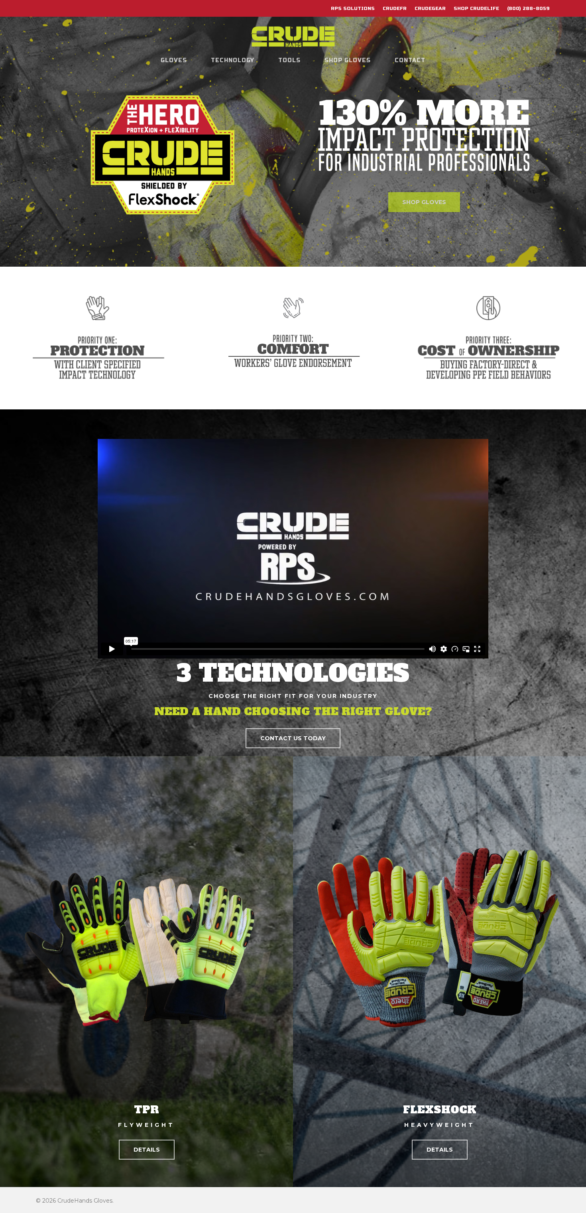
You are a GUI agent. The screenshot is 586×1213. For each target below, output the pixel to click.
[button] (293, 738)
